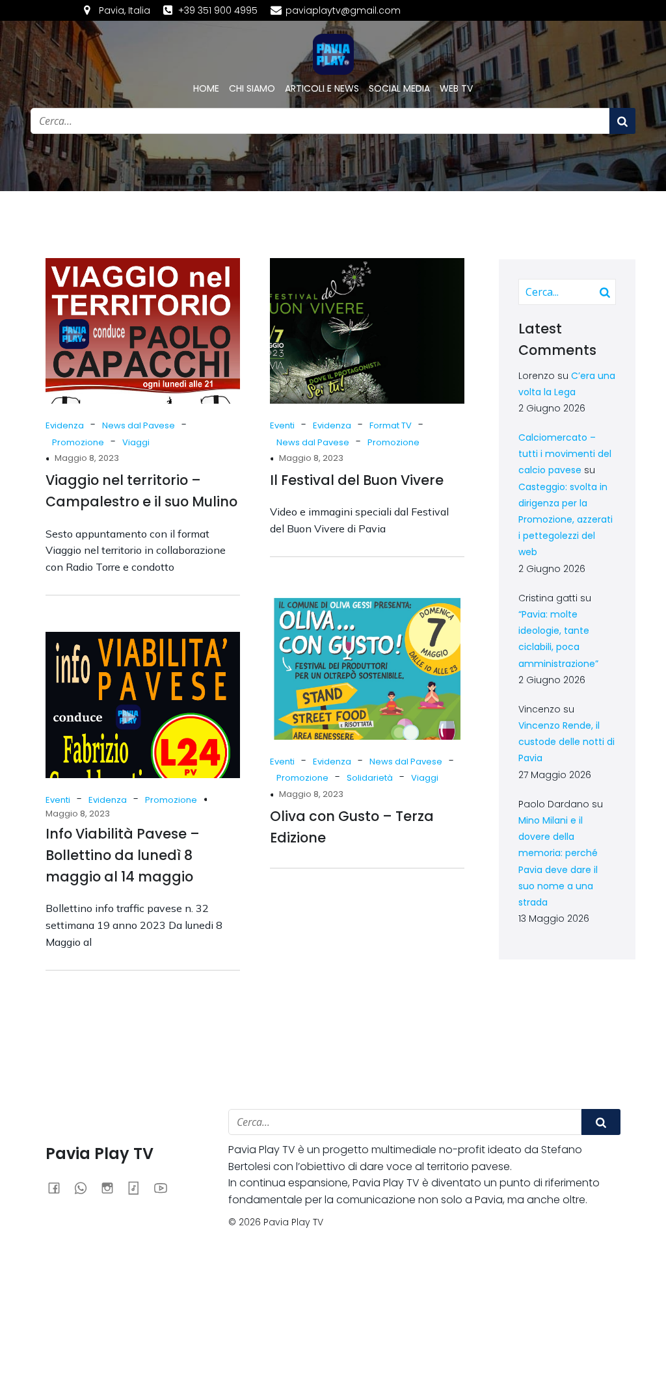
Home (206, 88)
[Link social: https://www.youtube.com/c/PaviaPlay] (165, 1187)
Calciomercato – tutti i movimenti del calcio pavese (564, 453)
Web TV (456, 88)
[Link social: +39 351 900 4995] (85, 1187)
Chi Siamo (252, 88)
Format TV (390, 425)
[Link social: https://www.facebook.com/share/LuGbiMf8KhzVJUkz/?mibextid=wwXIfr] (59, 1187)
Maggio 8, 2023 (87, 458)
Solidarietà (370, 778)
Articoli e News (322, 88)
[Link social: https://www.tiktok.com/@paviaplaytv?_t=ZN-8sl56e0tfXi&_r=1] (139, 1187)
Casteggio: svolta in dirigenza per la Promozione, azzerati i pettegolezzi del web (565, 519)
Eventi (282, 425)
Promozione (78, 442)
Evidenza (65, 425)
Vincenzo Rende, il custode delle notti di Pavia (566, 741)
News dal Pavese (138, 425)
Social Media (399, 88)
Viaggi (136, 442)
